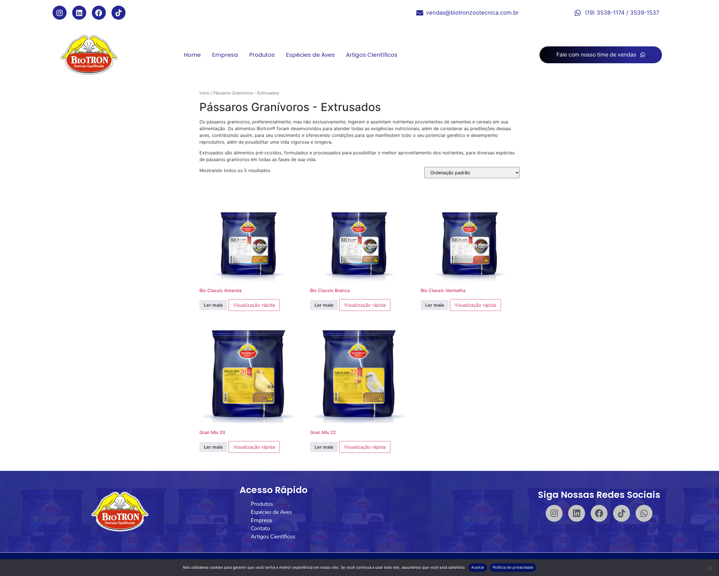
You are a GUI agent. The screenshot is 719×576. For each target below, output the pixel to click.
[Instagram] (60, 13)
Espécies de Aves (310, 55)
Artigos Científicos (371, 55)
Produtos (262, 55)
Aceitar (477, 567)
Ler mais (213, 305)
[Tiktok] (119, 13)
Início (204, 93)
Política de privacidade (513, 567)
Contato (260, 528)
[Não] (710, 567)
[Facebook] (99, 13)
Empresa (225, 55)
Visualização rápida (254, 305)
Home (192, 55)
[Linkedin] (79, 13)
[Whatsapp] (644, 513)
